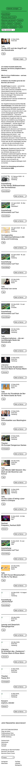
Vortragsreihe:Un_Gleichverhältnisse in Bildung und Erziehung (13, 237)
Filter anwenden (7, 30)
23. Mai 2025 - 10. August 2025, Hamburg (19, 594)
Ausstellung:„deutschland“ (7, 600)
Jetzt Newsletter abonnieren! (13, 723)
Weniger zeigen (18, 59)
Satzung (3, 744)
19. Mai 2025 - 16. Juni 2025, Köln (17, 542)
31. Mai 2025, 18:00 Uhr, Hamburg (15, 670)
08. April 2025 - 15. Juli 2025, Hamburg (18, 229)
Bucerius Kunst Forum (9, 17)
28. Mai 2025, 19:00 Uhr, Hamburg (15, 643)
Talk (20, 27)
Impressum (4, 742)
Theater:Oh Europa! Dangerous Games (13, 444)
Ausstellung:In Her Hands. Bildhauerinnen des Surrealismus (13, 185)
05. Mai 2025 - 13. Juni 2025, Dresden (18, 305)
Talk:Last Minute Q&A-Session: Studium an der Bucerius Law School (13, 471)
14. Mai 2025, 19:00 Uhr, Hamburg (15, 491)
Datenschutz (4, 740)
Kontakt (3, 746)
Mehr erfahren (18, 196)
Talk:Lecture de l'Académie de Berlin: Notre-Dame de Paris (13, 393)
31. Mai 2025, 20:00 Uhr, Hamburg (15, 695)
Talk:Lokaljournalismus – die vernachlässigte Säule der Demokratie (12, 339)
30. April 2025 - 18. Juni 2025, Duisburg (18, 256)
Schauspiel (13, 27)
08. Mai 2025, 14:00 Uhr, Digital (15, 462)
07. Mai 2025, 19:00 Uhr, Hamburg (15, 359)
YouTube (17, 761)
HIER (12, 168)
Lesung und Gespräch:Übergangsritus (10, 625)
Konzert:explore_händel (7, 702)
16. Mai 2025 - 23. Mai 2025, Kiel (18, 517)
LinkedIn (17, 763)
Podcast (4, 27)
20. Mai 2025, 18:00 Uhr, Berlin (15, 567)
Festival (20, 20)
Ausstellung (5, 14)
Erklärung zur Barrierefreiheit (10, 750)
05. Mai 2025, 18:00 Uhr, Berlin (15, 281)
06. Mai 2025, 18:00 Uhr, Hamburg (15, 330)
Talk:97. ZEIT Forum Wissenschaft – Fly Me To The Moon (13, 575)
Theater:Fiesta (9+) (5, 677)
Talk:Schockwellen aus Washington (13, 419)
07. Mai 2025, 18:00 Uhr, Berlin (15, 386)
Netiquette (18, 765)
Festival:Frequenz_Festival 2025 (11, 524)
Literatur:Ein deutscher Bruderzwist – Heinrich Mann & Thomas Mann (14, 367)
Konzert (9, 23)
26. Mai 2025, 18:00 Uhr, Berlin (15, 619)
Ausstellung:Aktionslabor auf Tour (10, 211)
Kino (3, 23)
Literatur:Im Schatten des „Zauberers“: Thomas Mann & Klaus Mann (13, 651)
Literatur (17, 23)
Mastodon (4, 763)
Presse (4, 757)
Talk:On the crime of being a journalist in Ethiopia (13, 498)
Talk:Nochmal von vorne (9, 287)
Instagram (4, 761)
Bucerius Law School (8, 20)
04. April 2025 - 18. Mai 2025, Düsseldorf (18, 204)
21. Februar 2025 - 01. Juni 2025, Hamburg (17, 178)
